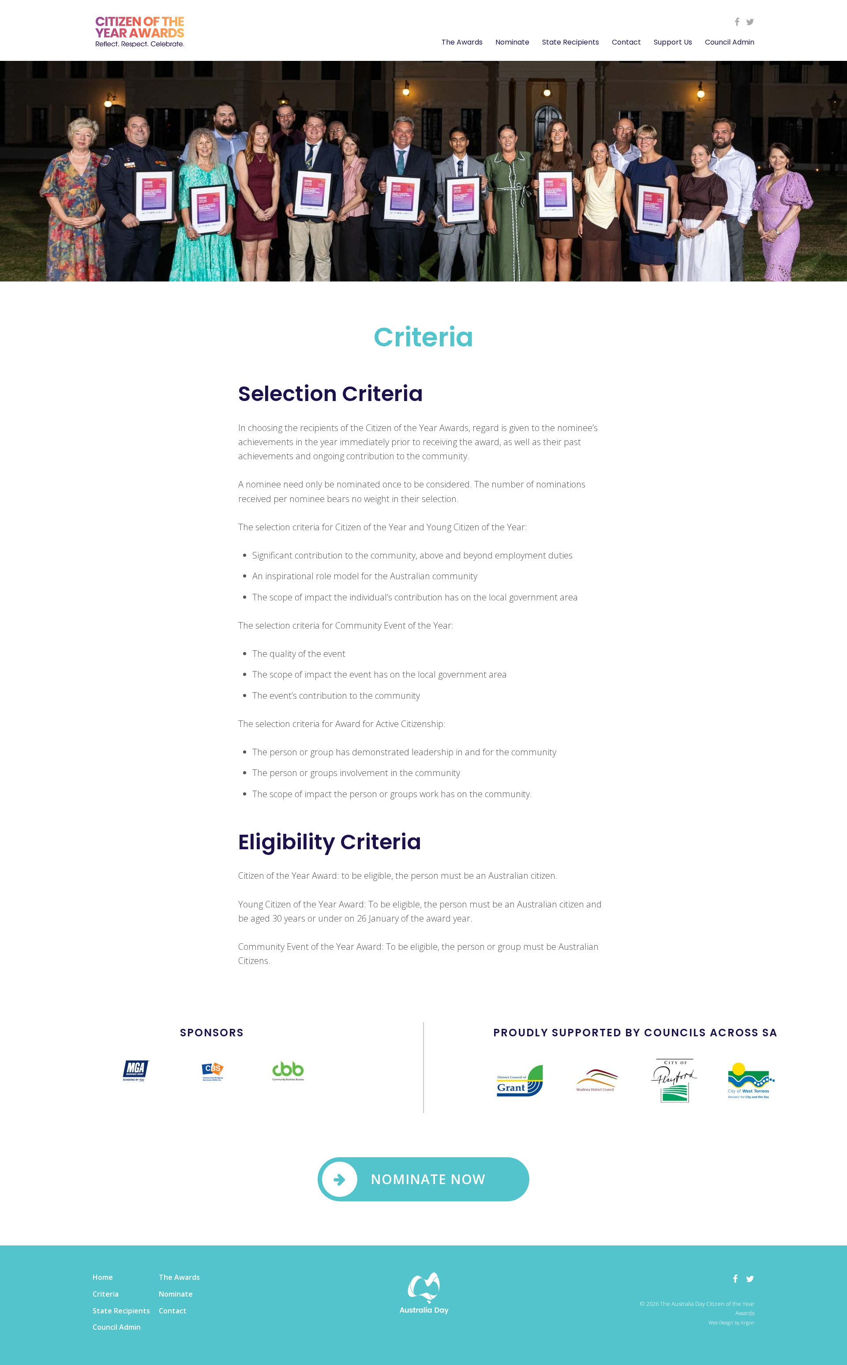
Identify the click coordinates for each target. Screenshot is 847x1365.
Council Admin (729, 42)
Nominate (512, 42)
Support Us (673, 42)
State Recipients (570, 42)
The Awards (462, 42)
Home (103, 1277)
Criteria (106, 1294)
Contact (626, 42)
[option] (135, 1070)
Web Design (720, 1322)
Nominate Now (428, 1179)
